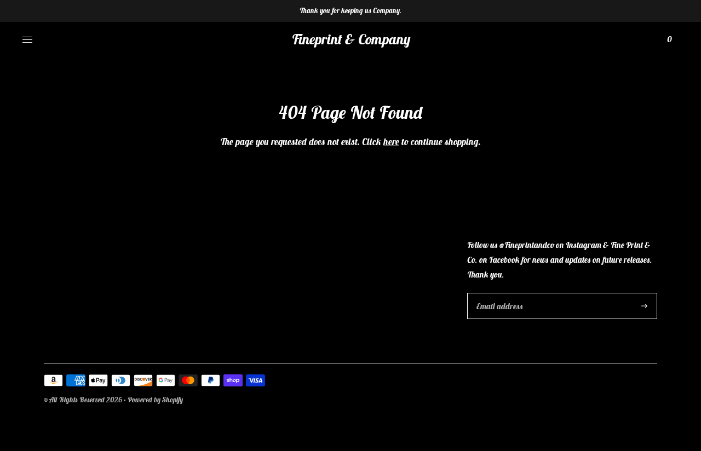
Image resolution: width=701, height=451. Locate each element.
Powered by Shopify (155, 399)
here (391, 142)
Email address (498, 293)
